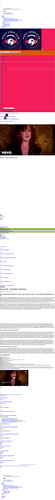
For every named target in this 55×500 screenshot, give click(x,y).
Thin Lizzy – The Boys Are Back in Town (6, 273)
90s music (3, 394)
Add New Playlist (3, 246)
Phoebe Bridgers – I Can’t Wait (7, 419)
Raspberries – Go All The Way (5, 281)
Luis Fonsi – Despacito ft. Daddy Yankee (6, 460)
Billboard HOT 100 (7, 394)
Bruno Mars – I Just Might (4, 450)
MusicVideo (2, 428)
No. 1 (19, 394)
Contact (29, 465)
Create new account (9, 111)
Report (1, 235)
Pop (20, 394)
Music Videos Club (16, 394)
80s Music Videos (6, 25)
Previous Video (2, 395)
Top (0, 466)
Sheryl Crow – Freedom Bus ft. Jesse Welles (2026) (8, 257)
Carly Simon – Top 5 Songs (8, 18)
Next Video (2, 399)
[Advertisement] (26, 316)
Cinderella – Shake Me (3, 397)
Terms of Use (12, 465)
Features (3, 17)
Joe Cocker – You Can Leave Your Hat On (7, 265)
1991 (4, 113)
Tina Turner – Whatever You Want (5, 269)
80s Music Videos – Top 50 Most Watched (10, 19)
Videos (3, 22)
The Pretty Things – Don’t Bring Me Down (6, 285)
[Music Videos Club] (21, 49)
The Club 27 (5, 21)
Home (3, 15)
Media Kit (1, 465)
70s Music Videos (6, 24)
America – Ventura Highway (4, 249)
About (3, 27)
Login (4, 111)
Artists (3, 16)
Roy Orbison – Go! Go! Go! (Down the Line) (7, 253)
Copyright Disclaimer (25, 465)
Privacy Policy (4, 26)
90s (3, 113)
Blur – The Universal (3, 261)
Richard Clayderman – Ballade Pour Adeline (7, 455)
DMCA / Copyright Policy (17, 465)
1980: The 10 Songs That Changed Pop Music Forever (12, 487)
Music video (11, 394)
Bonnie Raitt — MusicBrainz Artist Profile (12, 368)
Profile (3, 497)
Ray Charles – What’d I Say (6, 422)
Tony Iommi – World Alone (4, 277)
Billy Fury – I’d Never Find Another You (6, 401)
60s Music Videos (6, 23)
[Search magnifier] (1, 53)
